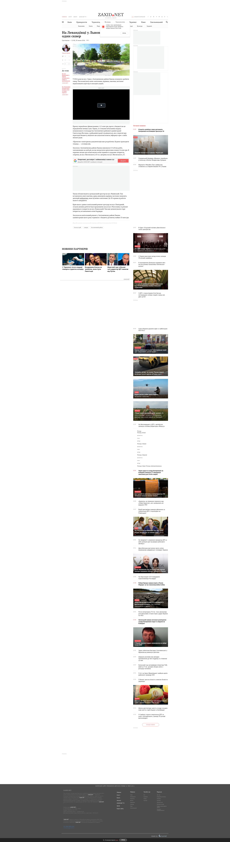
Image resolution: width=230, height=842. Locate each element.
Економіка (81, 26)
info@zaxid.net (80, 811)
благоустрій (77, 227)
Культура (139, 26)
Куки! (116, 840)
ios (164, 16)
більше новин (150, 724)
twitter (150, 16)
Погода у (141, 432)
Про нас (158, 795)
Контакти (159, 800)
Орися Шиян (66, 53)
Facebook (146, 796)
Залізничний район (97, 227)
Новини (64, 17)
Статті (70, 17)
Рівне (143, 22)
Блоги (75, 17)
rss (167, 16)
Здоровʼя (149, 26)
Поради (99, 26)
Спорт (131, 26)
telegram (156, 16)
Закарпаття (120, 22)
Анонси (119, 800)
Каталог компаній (139, 17)
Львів (69, 22)
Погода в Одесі (141, 466)
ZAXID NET (111, 15)
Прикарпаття (81, 22)
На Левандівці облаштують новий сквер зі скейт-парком (66, 89)
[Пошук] (166, 22)
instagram (153, 16)
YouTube (145, 800)
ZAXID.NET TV (82, 17)
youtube (159, 16)
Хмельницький (156, 22)
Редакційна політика (161, 796)
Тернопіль (96, 22)
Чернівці (132, 22)
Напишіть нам (160, 802)
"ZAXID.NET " (91, 794)
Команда (159, 798)
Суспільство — (66, 40)
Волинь (108, 22)
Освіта (91, 26)
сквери (86, 227)
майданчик (84, 198)
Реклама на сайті (160, 804)
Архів (118, 806)
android (162, 16)
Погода (139, 431)
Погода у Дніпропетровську (154, 466)
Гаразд (124, 33)
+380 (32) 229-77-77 (72, 810)
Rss (144, 795)
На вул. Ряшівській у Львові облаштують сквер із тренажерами (66, 77)
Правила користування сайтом (161, 807)
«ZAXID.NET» (73, 807)
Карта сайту (120, 808)
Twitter (145, 798)
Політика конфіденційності (160, 810)
